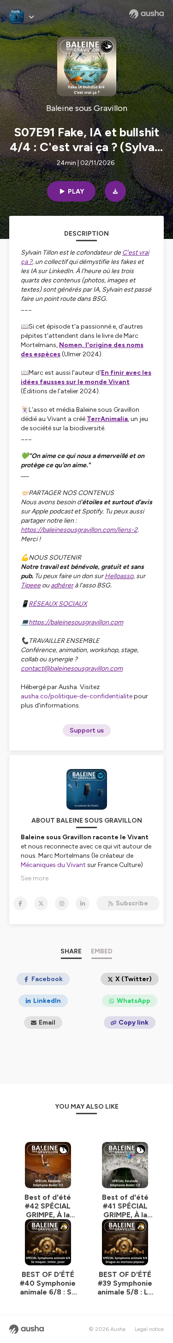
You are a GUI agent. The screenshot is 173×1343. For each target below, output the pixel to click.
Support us (87, 730)
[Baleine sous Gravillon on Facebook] (20, 903)
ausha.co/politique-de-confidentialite (76, 696)
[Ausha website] (146, 13)
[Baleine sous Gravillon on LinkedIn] (82, 903)
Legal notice (149, 1329)
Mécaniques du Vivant (53, 865)
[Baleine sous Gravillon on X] (41, 903)
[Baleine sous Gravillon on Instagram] (62, 903)
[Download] (115, 191)
